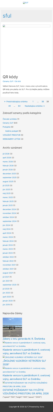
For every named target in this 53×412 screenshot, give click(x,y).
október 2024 (8, 217)
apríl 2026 (7, 158)
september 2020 (9, 285)
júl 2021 (6, 277)
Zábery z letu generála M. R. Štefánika (24, 338)
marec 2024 (8, 237)
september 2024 (9, 221)
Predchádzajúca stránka (15, 101)
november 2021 (9, 265)
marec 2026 (8, 162)
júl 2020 (6, 289)
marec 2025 (8, 197)
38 (43, 101)
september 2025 (9, 177)
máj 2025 (6, 193)
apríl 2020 (7, 297)
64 (19, 106)
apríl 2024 (7, 233)
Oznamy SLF (8, 81)
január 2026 (8, 170)
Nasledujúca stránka (35, 106)
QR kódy (10, 76)
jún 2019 (6, 305)
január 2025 (8, 205)
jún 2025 (6, 189)
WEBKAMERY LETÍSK (11, 139)
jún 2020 (6, 293)
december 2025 (9, 174)
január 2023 (8, 253)
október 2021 (8, 269)
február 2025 (8, 201)
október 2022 (8, 257)
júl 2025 (6, 185)
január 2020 (8, 301)
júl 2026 (6, 154)
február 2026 (8, 166)
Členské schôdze (10, 119)
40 (9, 106)
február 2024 (8, 241)
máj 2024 (7, 229)
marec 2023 (8, 249)
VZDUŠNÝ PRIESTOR (11, 135)
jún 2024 (6, 225)
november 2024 (9, 213)
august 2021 (8, 273)
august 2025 (8, 181)
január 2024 (8, 245)
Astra (42, 407)
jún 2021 (6, 281)
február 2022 (8, 261)
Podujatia (6, 127)
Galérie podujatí (11, 131)
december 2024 (9, 209)
